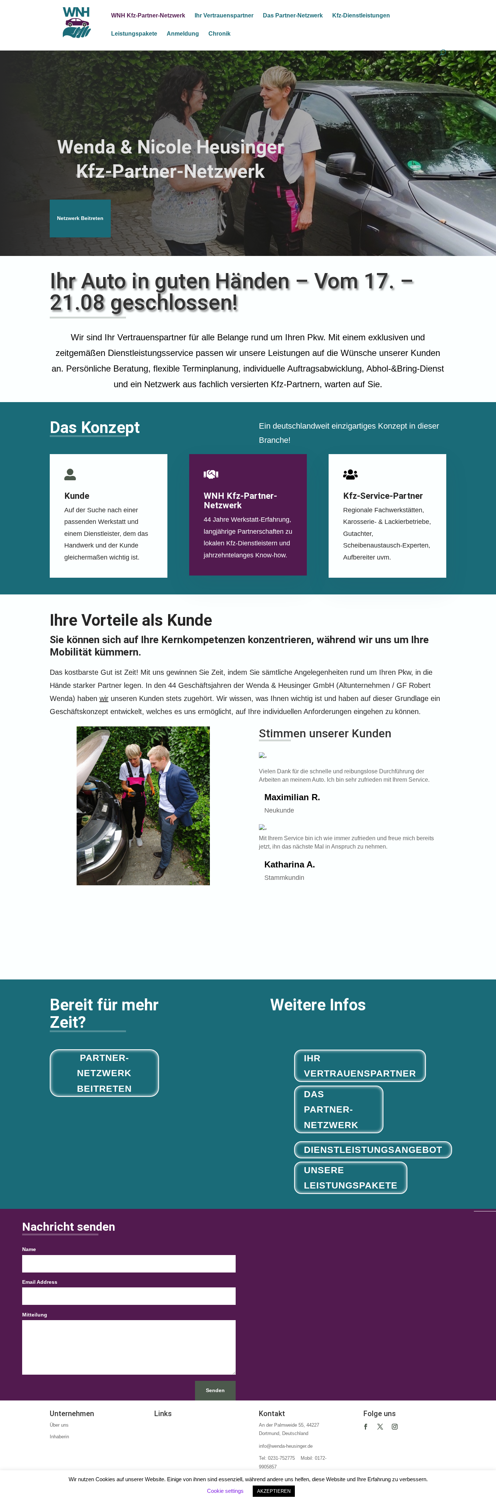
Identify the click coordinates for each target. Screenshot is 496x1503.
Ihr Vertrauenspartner (224, 16)
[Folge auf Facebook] (365, 1426)
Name (29, 1249)
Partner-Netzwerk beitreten (104, 1073)
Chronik (219, 34)
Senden (215, 1390)
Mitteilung (34, 1315)
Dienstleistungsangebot (373, 1150)
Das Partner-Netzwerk (293, 16)
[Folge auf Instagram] (395, 1426)
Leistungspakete (134, 34)
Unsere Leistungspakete (351, 1178)
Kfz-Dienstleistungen (361, 16)
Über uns (59, 1425)
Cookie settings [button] (225, 1491)
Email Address (39, 1282)
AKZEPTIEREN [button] (273, 1491)
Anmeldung (183, 34)
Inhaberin (59, 1436)
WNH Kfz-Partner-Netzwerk (148, 16)
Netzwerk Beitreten (80, 218)
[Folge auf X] (380, 1426)
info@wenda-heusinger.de (286, 1446)
